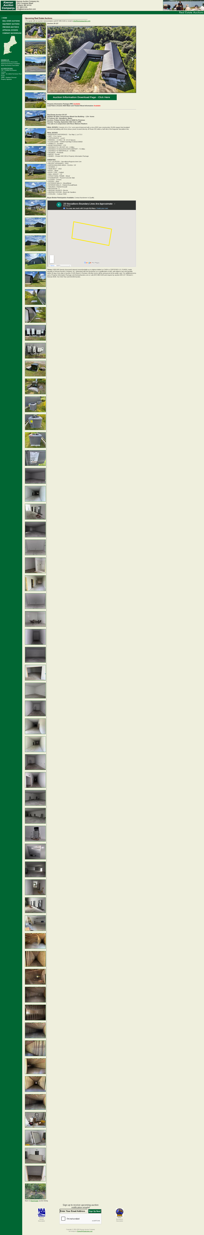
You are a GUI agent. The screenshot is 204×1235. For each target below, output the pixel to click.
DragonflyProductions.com (84, 1231)
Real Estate (34, 1201)
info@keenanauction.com (81, 21)
